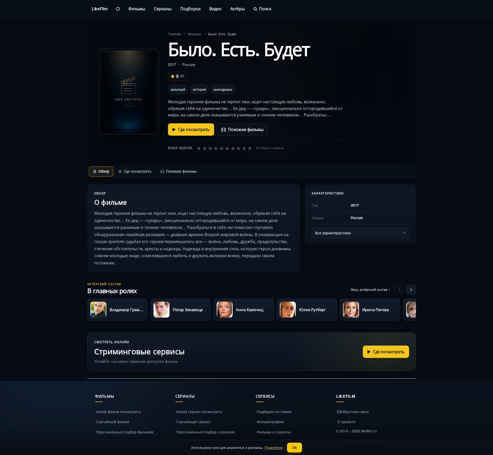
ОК (294, 447)
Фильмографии (270, 421)
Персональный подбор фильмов (124, 431)
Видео (215, 9)
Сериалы (163, 9)
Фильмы (136, 9)
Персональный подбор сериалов (205, 431)
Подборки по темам (274, 411)
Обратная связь (355, 411)
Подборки (190, 9)
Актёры (237, 9)
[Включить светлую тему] (118, 8)
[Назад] (399, 289)
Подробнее (273, 447)
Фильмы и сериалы (274, 431)
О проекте (346, 421)
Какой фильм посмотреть (118, 411)
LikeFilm (99, 9)
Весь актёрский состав (369, 289)
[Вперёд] (411, 289)
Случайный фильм (112, 421)
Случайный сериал (193, 421)
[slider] (224, 148)
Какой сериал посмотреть (199, 411)
